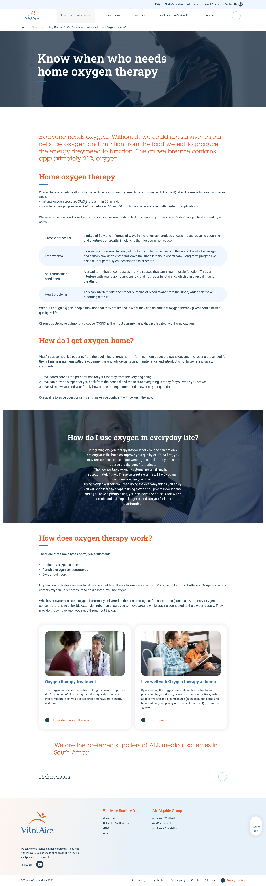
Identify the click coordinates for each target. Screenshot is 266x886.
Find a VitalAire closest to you (181, 4)
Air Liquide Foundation (165, 828)
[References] (133, 776)
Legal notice (158, 880)
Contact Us (231, 4)
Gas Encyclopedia (162, 823)
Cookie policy (178, 880)
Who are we (109, 818)
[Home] (36, 16)
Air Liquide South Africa (116, 823)
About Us (208, 15)
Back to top (256, 828)
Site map (210, 880)
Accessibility (139, 880)
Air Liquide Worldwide (164, 818)
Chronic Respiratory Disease (75, 15)
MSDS (106, 828)
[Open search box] (236, 15)
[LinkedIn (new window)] (39, 864)
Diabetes (140, 15)
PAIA (105, 833)
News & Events (211, 4)
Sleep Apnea (113, 15)
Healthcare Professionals (174, 15)
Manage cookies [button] (236, 880)
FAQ (157, 4)
